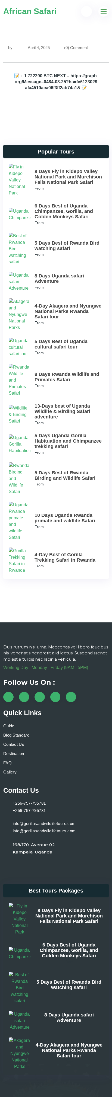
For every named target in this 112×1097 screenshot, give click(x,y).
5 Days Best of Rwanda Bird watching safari (67, 245)
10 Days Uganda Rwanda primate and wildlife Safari (65, 518)
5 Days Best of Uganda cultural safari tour (61, 344)
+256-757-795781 (29, 803)
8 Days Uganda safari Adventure (69, 1017)
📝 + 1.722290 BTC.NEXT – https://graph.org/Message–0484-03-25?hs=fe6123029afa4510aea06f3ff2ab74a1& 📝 (56, 81)
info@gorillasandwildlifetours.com (44, 823)
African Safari (30, 11)
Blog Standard (16, 735)
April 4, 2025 (38, 47)
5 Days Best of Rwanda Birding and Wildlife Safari (65, 475)
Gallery (10, 772)
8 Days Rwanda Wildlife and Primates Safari (67, 377)
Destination (13, 753)
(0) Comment (76, 47)
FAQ (7, 762)
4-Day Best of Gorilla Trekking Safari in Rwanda (65, 557)
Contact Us (13, 744)
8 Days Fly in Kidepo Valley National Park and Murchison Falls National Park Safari (68, 177)
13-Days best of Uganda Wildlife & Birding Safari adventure (62, 411)
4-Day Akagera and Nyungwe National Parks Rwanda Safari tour (68, 311)
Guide (8, 726)
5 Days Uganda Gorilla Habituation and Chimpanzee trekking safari (68, 441)
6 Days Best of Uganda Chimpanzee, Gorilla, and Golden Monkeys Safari (64, 211)
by (10, 47)
